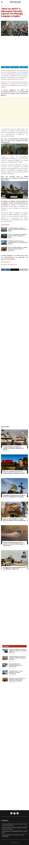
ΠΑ (12, 203)
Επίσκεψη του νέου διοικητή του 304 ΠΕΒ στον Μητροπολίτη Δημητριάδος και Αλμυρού (17, 680)
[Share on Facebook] (5, 67)
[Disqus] (14, 592)
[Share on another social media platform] (23, 67)
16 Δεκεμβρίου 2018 (5, 19)
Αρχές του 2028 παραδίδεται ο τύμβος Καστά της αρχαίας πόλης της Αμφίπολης (17, 249)
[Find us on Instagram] (18, 813)
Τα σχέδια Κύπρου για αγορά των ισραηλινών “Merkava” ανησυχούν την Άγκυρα (17, 229)
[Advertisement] (14, 51)
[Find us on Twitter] (14, 813)
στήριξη (12, 74)
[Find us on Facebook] (11, 813)
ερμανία (14, 75)
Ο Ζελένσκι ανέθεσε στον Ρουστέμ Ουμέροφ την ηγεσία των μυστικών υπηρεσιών (18, 651)
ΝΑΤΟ (9, 82)
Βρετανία (11, 216)
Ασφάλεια (3, 168)
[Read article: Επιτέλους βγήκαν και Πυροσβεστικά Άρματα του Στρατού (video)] (5, 665)
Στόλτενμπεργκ (5, 91)
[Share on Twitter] (14, 67)
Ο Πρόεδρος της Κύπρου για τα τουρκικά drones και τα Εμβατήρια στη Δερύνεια (18, 242)
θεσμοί (12, 157)
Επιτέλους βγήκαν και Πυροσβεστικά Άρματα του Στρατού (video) (15, 665)
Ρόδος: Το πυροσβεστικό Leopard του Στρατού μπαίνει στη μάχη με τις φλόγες (17, 236)
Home (2, 6)
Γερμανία (5, 204)
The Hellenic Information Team (9, 264)
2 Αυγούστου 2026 (12, 245)
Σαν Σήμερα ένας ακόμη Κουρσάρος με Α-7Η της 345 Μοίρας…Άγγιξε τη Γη (14, 568)
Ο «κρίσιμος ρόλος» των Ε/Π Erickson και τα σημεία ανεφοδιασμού (16, 672)
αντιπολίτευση (9, 257)
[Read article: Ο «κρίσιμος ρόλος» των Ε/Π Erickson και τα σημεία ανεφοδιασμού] (5, 672)
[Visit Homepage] (15, 2)
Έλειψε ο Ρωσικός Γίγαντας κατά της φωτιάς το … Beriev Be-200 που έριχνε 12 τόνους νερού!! (14, 544)
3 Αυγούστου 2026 (12, 232)
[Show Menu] (1, 2)
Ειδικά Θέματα (7, 6)
